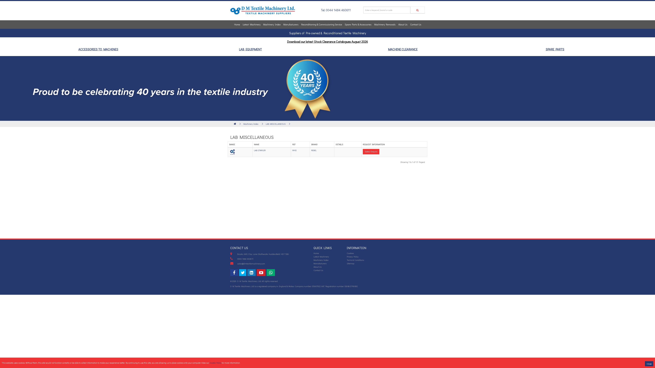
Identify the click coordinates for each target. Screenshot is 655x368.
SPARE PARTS (555, 49)
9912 (294, 150)
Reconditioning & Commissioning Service (321, 24)
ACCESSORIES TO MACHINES (98, 49)
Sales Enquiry (371, 151)
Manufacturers (291, 24)
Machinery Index (272, 24)
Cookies (350, 253)
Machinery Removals (385, 24)
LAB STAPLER (260, 150)
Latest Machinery (251, 24)
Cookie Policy (215, 362)
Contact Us (415, 24)
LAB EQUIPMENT (250, 49)
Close (649, 363)
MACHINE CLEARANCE (403, 49)
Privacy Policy (352, 256)
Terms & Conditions (355, 260)
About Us (402, 24)
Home (237, 24)
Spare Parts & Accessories (358, 24)
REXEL (314, 150)
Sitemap (350, 263)
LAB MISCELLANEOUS (276, 123)
